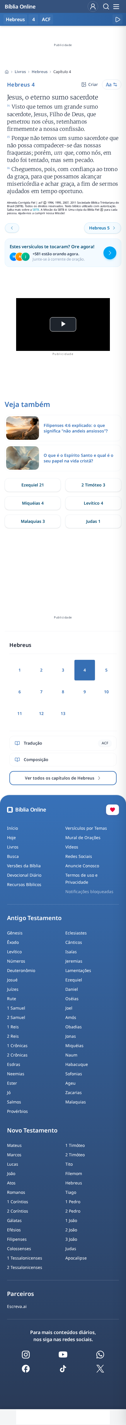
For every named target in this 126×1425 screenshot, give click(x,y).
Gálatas (14, 1220)
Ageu (70, 1083)
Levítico (14, 951)
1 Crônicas (17, 1045)
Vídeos (71, 847)
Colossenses (19, 1248)
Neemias (15, 1073)
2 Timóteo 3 (93, 485)
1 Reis (13, 1027)
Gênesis (15, 933)
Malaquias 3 (33, 521)
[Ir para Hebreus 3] (12, 228)
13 (63, 713)
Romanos (16, 1192)
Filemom (73, 1173)
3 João (71, 1239)
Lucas (12, 1164)
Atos (11, 1183)
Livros (20, 71)
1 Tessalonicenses (24, 1258)
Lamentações (78, 970)
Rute (11, 998)
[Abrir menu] (116, 6)
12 (41, 713)
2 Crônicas (17, 1055)
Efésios (14, 1230)
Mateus (14, 1145)
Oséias (72, 998)
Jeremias (73, 961)
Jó (9, 1092)
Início (12, 828)
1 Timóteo (75, 1145)
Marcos (14, 1154)
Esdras (13, 1064)
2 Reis (13, 1036)
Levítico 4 (93, 503)
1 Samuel (16, 1008)
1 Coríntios (17, 1201)
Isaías (71, 951)
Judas (70, 1248)
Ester (12, 1083)
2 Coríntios (17, 1211)
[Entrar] (93, 6)
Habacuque (76, 1064)
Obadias (73, 1027)
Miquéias (74, 1045)
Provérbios (17, 1111)
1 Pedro (72, 1201)
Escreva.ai (17, 1306)
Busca (13, 856)
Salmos (14, 1102)
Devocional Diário (24, 875)
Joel (68, 1008)
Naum (71, 1055)
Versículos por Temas (86, 828)
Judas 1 (93, 521)
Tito (69, 1164)
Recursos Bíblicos (24, 884)
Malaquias (75, 1102)
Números (16, 961)
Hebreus (39, 71)
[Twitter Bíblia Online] (100, 1368)
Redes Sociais (78, 856)
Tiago (70, 1192)
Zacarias (73, 1092)
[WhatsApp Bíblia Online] (100, 1354)
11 (19, 713)
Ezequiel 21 (32, 485)
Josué (12, 980)
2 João (71, 1230)
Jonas (70, 1036)
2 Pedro (72, 1211)
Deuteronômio (21, 970)
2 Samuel (16, 1017)
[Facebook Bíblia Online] (25, 1368)
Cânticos (73, 942)
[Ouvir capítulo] (117, 19)
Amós (70, 1017)
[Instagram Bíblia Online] (25, 1354)
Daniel (71, 989)
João (11, 1173)
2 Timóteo (75, 1154)
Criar (93, 84)
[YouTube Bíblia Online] (63, 1354)
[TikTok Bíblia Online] (63, 1368)
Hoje (11, 837)
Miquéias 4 (33, 503)
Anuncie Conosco (82, 865)
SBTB (36, 210)
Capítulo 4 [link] (62, 71)
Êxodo (13, 942)
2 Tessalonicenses (24, 1267)
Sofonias (73, 1073)
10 (106, 691)
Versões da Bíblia (24, 865)
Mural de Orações (83, 837)
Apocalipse (76, 1258)
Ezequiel (73, 980)
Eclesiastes (76, 933)
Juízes (12, 989)
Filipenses (17, 1239)
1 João (71, 1220)
